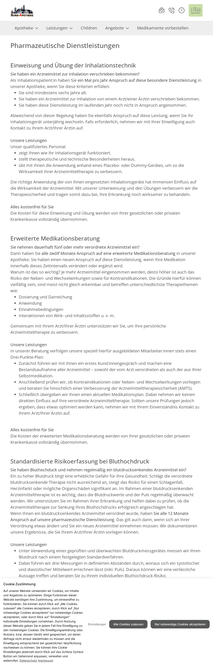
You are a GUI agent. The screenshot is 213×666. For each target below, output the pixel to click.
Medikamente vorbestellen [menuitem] (162, 28)
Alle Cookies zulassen (128, 624)
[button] (182, 10)
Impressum (45, 660)
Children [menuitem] (89, 28)
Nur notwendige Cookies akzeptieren (180, 624)
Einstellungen (97, 624)
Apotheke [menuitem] (24, 28)
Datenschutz (28, 660)
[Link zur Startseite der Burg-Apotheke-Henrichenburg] (22, 10)
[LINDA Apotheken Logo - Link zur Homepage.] (196, 10)
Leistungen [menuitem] (56, 28)
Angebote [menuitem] (114, 28)
